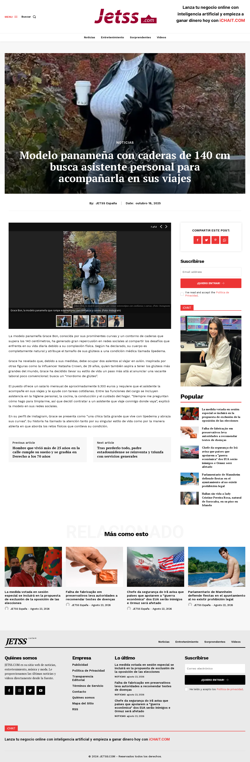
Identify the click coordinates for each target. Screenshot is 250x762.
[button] (29, 16)
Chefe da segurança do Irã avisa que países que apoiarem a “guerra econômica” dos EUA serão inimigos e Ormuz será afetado (220, 457)
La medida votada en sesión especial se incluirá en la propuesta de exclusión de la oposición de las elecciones (221, 415)
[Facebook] (197, 240)
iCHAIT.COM (232, 20)
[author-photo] (7, 609)
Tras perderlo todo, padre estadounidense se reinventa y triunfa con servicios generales (130, 452)
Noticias (125, 142)
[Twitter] (206, 240)
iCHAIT (187, 307)
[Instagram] (19, 690)
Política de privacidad (230, 689)
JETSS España (106, 203)
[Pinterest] (215, 240)
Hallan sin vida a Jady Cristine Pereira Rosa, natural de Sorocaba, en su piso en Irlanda (221, 499)
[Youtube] (41, 690)
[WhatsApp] (224, 240)
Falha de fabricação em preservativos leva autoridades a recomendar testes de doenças (219, 434)
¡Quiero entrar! (208, 283)
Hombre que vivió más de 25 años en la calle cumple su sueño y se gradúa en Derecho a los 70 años (46, 452)
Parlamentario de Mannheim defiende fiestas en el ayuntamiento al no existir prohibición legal (221, 480)
